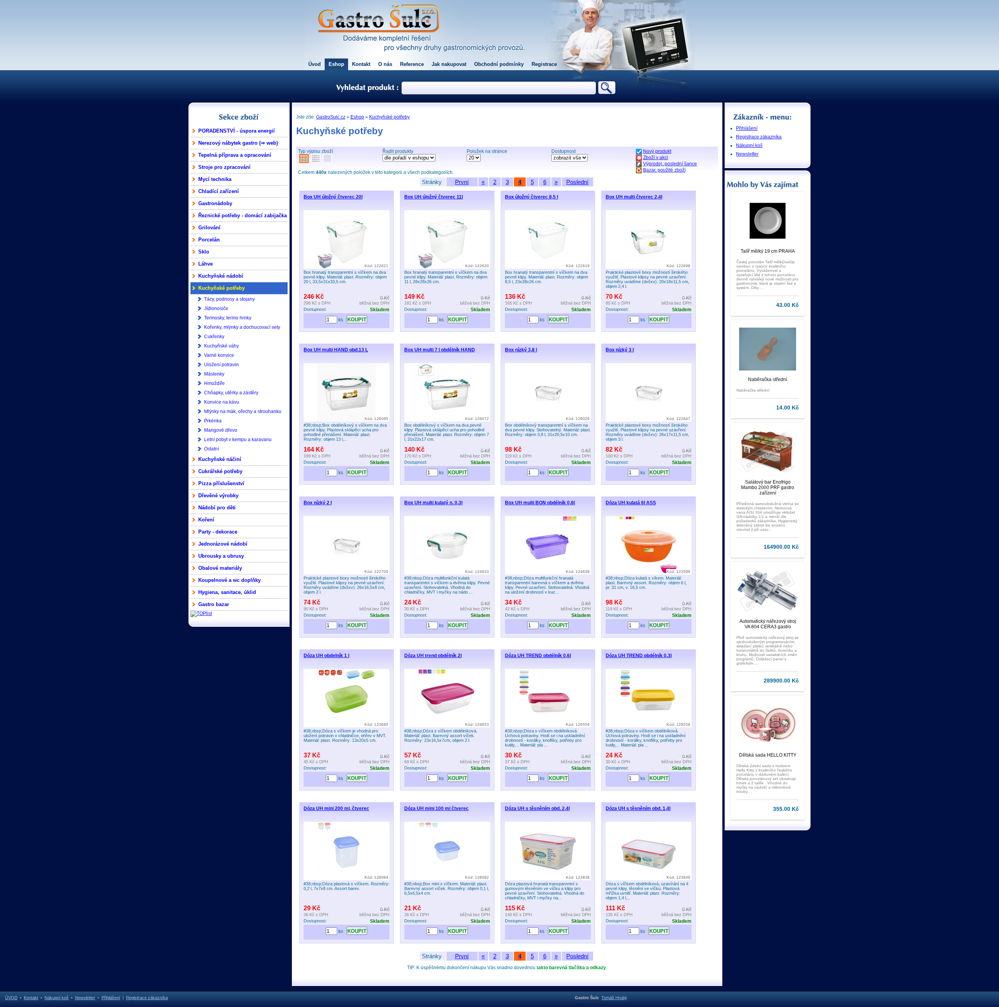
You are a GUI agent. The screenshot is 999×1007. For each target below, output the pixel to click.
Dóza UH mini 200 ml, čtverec (336, 808)
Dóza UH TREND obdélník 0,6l (538, 655)
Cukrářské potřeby (220, 471)
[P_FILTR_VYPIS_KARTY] (304, 160)
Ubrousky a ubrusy (221, 556)
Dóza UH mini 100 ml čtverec (436, 808)
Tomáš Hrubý (614, 997)
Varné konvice (219, 355)
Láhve (205, 264)
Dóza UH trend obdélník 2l (433, 655)
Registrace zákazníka (759, 137)
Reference (412, 64)
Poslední (577, 182)
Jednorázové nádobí (222, 544)
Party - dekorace (217, 532)
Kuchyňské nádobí (220, 276)
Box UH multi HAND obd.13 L (336, 350)
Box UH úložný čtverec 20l (333, 197)
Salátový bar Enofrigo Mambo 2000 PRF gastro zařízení (767, 487)
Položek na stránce (487, 151)
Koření (206, 520)
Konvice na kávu (221, 402)
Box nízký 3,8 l (521, 350)
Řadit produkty (397, 151)
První (462, 182)
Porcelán (209, 240)
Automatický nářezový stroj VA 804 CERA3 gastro (767, 624)
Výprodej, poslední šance (670, 164)
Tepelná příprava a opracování (234, 155)
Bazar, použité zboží (664, 170)
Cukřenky (214, 336)
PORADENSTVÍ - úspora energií (236, 131)
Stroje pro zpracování (224, 167)
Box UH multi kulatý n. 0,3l (433, 502)
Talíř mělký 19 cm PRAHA (768, 251)
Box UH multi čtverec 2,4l (634, 197)
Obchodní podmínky (499, 64)
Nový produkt (657, 151)
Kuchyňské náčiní (219, 459)
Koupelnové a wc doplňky (229, 580)
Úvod (314, 64)
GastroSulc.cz (330, 117)
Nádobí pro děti (217, 508)
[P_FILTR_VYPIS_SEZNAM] (327, 160)
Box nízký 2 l (318, 502)
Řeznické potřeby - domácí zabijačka (242, 215)
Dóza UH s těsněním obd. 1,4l (638, 808)
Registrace (544, 64)
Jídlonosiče (216, 308)
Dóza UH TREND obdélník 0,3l (639, 655)
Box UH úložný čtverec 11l (433, 197)
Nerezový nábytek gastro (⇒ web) (238, 143)
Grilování (209, 227)
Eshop (336, 64)
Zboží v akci (655, 157)
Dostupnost (563, 151)
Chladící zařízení (218, 191)
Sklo (203, 252)
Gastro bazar (213, 604)
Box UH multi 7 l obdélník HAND (439, 350)
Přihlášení (746, 128)
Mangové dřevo (220, 430)
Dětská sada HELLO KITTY (767, 755)
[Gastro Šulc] (378, 37)
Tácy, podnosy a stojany (229, 299)
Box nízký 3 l (620, 350)
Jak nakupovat (449, 64)
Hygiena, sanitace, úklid (227, 592)
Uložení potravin (221, 364)
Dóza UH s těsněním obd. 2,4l (537, 808)
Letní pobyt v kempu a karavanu (238, 439)
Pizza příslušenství (221, 483)
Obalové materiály (220, 568)
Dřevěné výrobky (218, 495)
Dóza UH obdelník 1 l (326, 655)
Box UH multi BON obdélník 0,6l (540, 502)
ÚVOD (11, 997)
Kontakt (361, 64)
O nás (385, 64)
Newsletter (747, 154)
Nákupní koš (749, 145)
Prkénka (213, 421)
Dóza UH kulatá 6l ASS (631, 502)
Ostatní (211, 449)
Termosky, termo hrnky (227, 318)
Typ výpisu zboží (315, 151)
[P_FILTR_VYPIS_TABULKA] (316, 160)
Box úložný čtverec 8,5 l (531, 197)
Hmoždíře (214, 383)
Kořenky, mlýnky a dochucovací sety (242, 327)
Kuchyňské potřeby (221, 288)
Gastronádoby (215, 203)
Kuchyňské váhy (221, 346)
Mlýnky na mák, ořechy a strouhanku (242, 411)
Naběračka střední (767, 379)
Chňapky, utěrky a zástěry (231, 392)
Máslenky (214, 374)
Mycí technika (214, 179)
